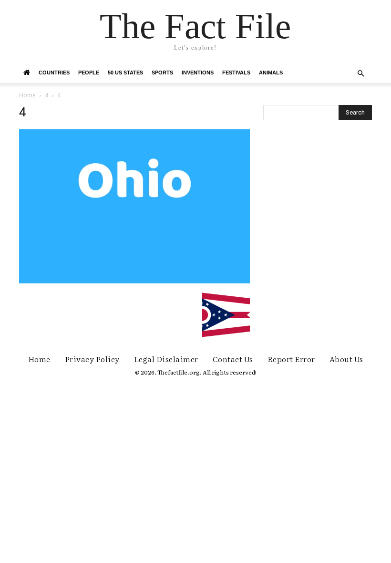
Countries (54, 72)
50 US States (125, 72)
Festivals (236, 72)
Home (27, 95)
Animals (271, 72)
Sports (162, 72)
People (88, 72)
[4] (134, 281)
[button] (360, 73)
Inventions (198, 72)
